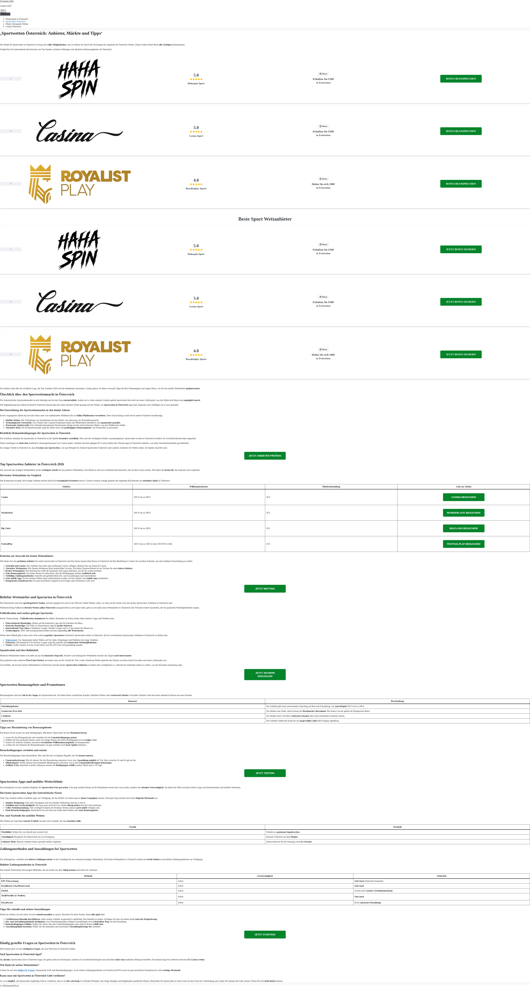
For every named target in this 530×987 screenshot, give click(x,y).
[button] (461, 78)
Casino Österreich (13, 26)
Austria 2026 (5, 6)
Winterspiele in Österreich (17, 19)
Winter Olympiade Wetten (17, 24)
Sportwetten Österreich (16, 21)
